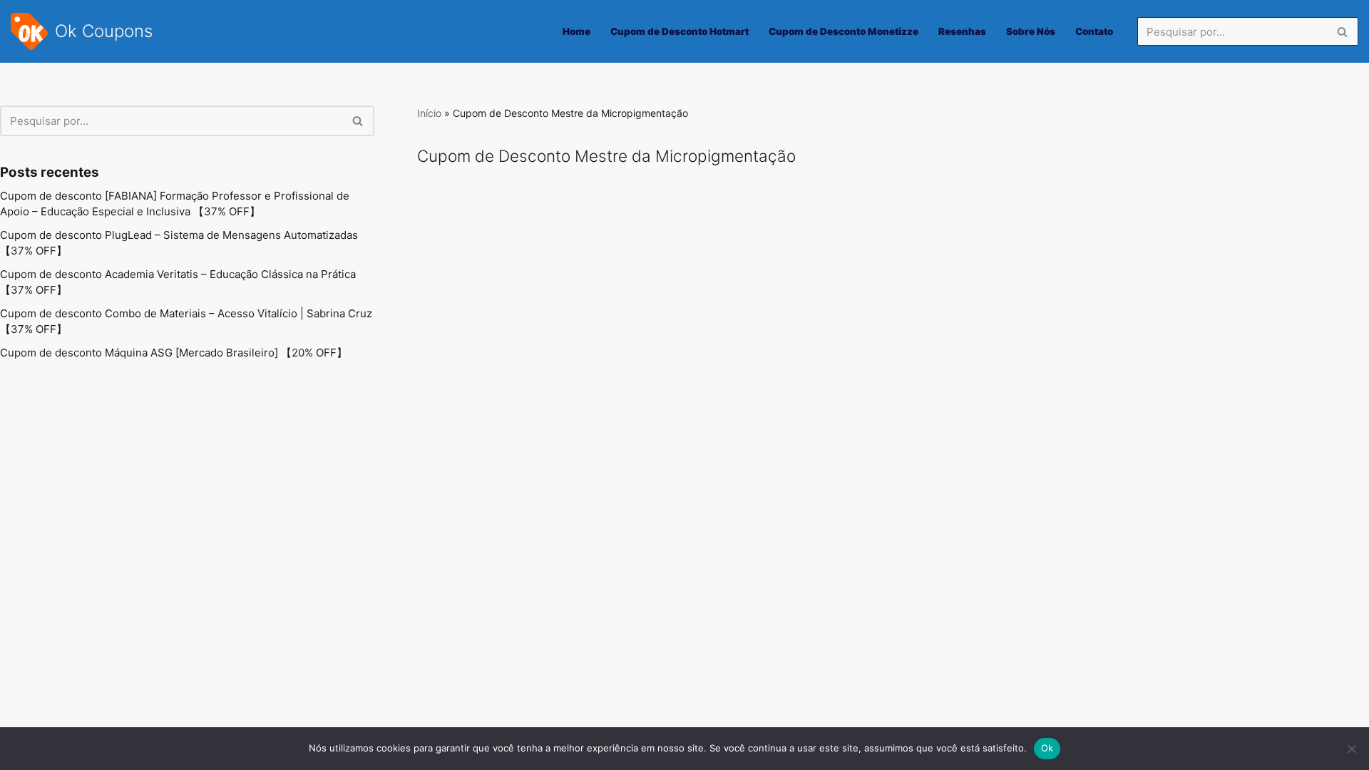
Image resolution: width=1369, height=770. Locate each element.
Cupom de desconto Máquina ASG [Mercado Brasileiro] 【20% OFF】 (173, 352)
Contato (1094, 31)
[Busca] (1342, 31)
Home (576, 31)
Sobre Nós (1030, 31)
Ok (1047, 748)
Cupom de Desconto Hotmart (679, 31)
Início (429, 113)
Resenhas (962, 31)
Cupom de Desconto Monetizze (843, 31)
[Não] (1351, 748)
